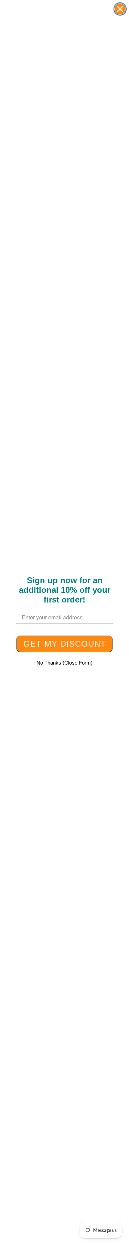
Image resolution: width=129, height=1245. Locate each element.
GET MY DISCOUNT (64, 643)
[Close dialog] (120, 9)
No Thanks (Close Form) (64, 663)
